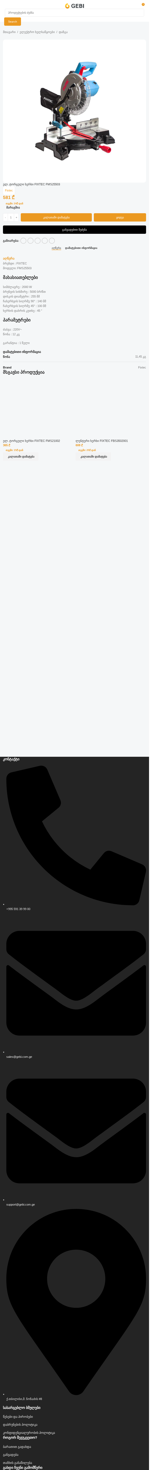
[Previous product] (5, 37)
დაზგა (63, 32)
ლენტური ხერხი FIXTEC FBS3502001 (102, 440)
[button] (20, 456)
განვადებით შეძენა (74, 229)
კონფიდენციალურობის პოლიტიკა (29, 1432)
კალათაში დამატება (56, 217)
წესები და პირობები (18, 1416)
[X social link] (30, 241)
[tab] (56, 248)
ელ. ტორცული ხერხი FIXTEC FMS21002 (31, 440)
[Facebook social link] (23, 241)
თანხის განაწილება (17, 1462)
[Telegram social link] (52, 241)
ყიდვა (120, 217)
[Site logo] (74, 5)
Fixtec (9, 190)
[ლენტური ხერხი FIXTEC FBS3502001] (111, 403)
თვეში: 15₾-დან (14, 450)
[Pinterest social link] (38, 241)
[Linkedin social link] (45, 241)
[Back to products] (10, 37)
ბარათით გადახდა (17, 1446)
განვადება (10, 1454)
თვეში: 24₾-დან (14, 203)
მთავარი (9, 32)
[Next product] (14, 37)
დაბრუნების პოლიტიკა (20, 1424)
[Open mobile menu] (6, 6)
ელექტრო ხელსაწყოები (37, 32)
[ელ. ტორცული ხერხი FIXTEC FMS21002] (38, 403)
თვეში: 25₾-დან (87, 450)
